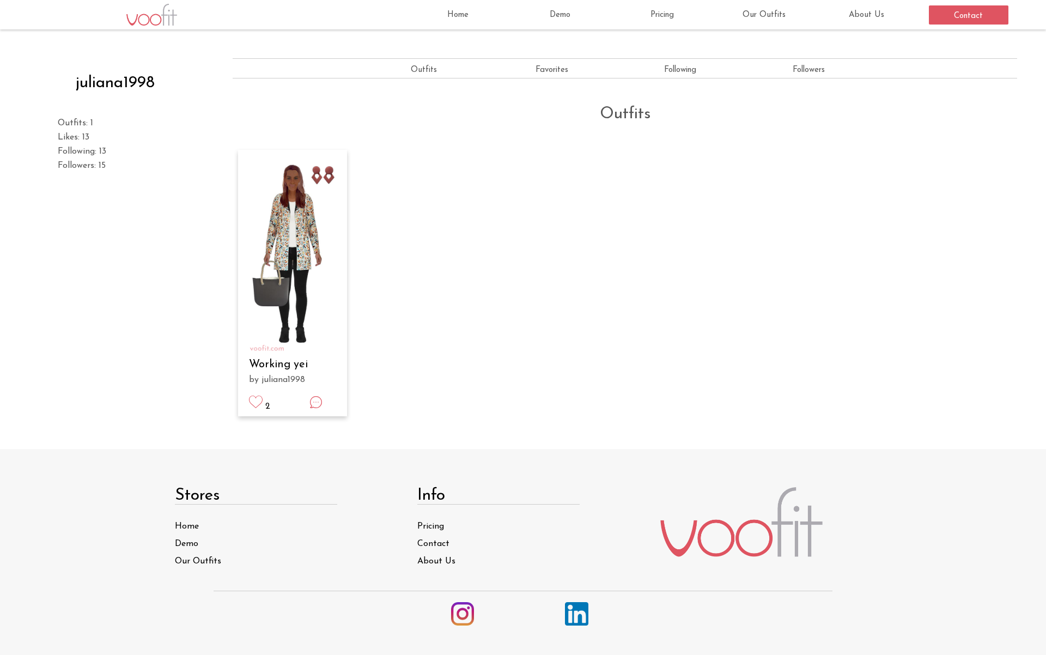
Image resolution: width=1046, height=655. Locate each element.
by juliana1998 (277, 379)
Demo (560, 15)
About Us (866, 15)
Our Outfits (764, 15)
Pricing (662, 15)
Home (458, 15)
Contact (968, 16)
